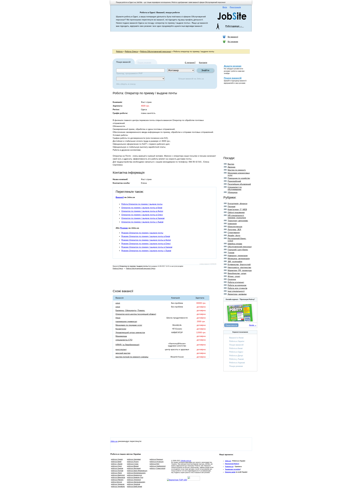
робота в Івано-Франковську (137, 470)
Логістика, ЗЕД (234, 229)
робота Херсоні (116, 482)
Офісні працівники (236, 212)
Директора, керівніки (237, 294)
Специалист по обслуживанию (235, 188)
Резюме (124, 228)
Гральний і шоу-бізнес (238, 249)
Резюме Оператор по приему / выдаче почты (142, 233)
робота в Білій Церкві (134, 486)
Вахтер (231, 164)
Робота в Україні (236, 341)
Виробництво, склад (237, 273)
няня (118, 303)
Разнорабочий (234, 181)
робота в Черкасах (117, 484)
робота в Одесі (116, 466)
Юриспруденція (235, 226)
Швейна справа (235, 244)
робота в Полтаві (117, 470)
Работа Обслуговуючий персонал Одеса (140, 268)
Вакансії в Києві (236, 338)
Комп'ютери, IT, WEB (237, 209)
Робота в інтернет (236, 282)
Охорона (232, 279)
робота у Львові (116, 464)
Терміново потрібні (232, 469)
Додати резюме (232, 66)
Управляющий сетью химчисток (130, 332)
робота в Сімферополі (157, 466)
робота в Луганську (157, 461)
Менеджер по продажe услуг (129, 325)
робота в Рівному (117, 480)
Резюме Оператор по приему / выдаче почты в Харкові (146, 247)
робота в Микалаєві (118, 477)
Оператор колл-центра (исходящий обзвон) (136, 314)
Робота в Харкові (237, 362)
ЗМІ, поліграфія (235, 261)
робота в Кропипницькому (136, 473)
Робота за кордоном (237, 285)
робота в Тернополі (134, 480)
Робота (119, 51)
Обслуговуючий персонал (240, 246)
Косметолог (121, 329)
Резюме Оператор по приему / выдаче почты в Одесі (146, 243)
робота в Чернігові (133, 484)
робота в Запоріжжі (134, 459)
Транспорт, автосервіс (238, 220)
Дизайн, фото (234, 235)
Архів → (252, 325)
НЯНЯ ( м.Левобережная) (127, 344)
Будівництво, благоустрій (239, 264)
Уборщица (232, 192)
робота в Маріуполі (118, 475)
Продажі (231, 206)
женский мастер (123, 353)
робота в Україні (117, 459)
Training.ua (229, 466)
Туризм (231, 252)
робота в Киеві (116, 461)
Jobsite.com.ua (186, 460)
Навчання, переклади (238, 255)
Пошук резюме (144, 62)
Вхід (225, 7)
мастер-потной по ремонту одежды (132, 357)
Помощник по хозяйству (239, 178)
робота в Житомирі (134, 468)
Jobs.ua (200, 78)
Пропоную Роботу (232, 464)
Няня (118, 318)
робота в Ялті (154, 464)
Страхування (234, 232)
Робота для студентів (237, 288)
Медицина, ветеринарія (239, 258)
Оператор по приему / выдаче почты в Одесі (142, 215)
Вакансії (120, 197)
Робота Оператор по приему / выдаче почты (141, 204)
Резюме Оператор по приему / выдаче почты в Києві (145, 236)
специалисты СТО (124, 340)
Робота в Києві (236, 348)
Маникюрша (121, 336)
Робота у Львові (236, 359)
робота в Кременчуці (134, 475)
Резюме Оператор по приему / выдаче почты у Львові (146, 250)
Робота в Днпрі (236, 355)
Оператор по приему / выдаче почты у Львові (142, 222)
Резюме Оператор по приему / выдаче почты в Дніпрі (146, 240)
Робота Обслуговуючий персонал (155, 51)
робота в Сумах (132, 464)
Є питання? (190, 62)
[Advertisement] (163, 40)
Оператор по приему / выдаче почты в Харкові (142, 218)
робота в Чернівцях (118, 486)
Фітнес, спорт (234, 276)
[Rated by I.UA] (194, 480)
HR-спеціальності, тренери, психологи (237, 216)
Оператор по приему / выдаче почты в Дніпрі (142, 211)
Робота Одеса (131, 51)
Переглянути (231, 325)
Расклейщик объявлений (239, 184)
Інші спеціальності (236, 291)
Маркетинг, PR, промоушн (240, 270)
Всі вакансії (233, 37)
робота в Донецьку (156, 459)
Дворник (231, 167)
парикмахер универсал (126, 321)
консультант (121, 349)
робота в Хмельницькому (136, 482)
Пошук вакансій (233, 78)
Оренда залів (230, 472)
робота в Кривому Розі (135, 477)
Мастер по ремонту (237, 170)
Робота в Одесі (236, 352)
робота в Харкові (117, 468)
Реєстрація (235, 7)
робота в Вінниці (133, 466)
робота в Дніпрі (116, 473)
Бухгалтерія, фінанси (237, 203)
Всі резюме (233, 41)
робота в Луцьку (133, 461)
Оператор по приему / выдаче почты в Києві (141, 207)
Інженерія (232, 223)
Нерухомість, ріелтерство (239, 267)
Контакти (203, 62)
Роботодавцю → (233, 26)
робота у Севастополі (157, 468)
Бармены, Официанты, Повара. (130, 310)
